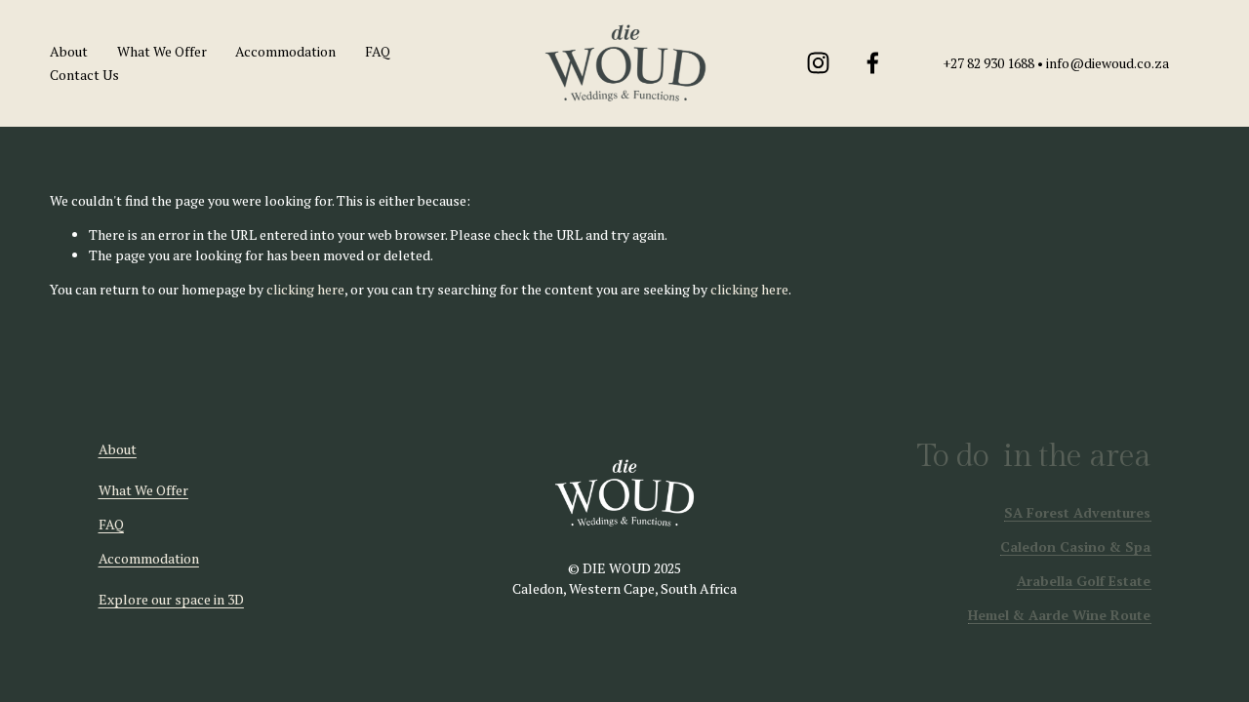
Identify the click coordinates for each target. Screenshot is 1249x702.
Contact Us (84, 74)
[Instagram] (818, 63)
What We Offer (162, 51)
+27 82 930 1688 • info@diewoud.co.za (1056, 63)
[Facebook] (873, 63)
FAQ (377, 51)
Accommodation (285, 51)
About (69, 51)
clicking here (305, 289)
